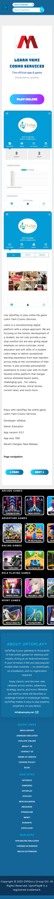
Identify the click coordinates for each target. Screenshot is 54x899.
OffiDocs (27, 780)
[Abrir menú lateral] (5, 7)
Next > (39, 472)
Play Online (27, 99)
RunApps (27, 822)
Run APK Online (27, 741)
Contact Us (27, 751)
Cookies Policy (27, 762)
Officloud (27, 828)
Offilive (27, 796)
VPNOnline (27, 812)
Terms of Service (27, 757)
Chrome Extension (27, 846)
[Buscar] (42, 9)
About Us (27, 746)
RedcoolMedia (27, 801)
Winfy (27, 817)
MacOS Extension (27, 851)
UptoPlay (27, 791)
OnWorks (27, 785)
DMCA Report (27, 730)
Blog (27, 767)
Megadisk (27, 806)
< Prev (14, 472)
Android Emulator (27, 735)
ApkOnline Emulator (27, 840)
